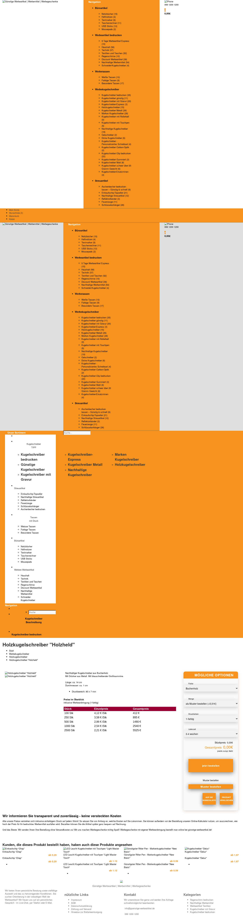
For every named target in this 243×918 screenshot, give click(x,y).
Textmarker (26, 552)
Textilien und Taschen (31, 581)
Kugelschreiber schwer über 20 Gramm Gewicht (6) (116, 167)
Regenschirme (28, 584)
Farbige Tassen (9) (111, 80)
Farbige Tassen (28, 529)
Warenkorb (14, 216)
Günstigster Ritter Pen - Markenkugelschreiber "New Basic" (149, 856)
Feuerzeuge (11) (109, 201)
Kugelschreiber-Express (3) (114, 104)
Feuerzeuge (26, 503)
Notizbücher (26, 546)
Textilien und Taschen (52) (114, 53)
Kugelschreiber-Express (80, 457)
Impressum (76, 899)
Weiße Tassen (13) (111, 77)
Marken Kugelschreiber (127, 457)
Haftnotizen (26, 549)
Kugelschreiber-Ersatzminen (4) (115, 173)
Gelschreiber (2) (109, 134)
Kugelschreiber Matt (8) (113, 162)
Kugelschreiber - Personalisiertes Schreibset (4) (116, 143)
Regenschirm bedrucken (201, 899)
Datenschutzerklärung (81, 905)
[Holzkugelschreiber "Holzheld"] (20, 673)
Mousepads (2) (109, 29)
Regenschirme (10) (111, 56)
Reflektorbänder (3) (111, 198)
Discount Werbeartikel (31, 587)
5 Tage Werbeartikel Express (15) (115, 42)
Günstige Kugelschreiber (33, 467)
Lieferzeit (192, 729)
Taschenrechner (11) (111, 22)
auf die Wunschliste (209, 798)
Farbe (190, 683)
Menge (191, 698)
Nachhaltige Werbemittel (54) (115, 62)
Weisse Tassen (28, 526)
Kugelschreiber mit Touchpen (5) (115, 124)
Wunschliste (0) (16, 212)
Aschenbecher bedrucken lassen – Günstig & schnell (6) (116, 188)
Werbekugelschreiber (19, 653)
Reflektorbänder (28, 500)
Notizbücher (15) (109, 13)
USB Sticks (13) (109, 26)
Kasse (12, 219)
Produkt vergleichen (226, 798)
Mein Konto (14, 209)
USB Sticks (26, 558)
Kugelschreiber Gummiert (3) (115, 159)
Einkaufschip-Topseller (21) (114, 192)
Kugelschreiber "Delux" (196, 851)
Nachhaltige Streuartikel (32, 497)
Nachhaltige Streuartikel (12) (115, 195)
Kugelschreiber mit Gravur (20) (116, 101)
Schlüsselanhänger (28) (113, 204)
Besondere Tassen (30, 532)
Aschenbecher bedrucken (33, 509)
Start (11, 650)
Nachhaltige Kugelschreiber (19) (115, 130)
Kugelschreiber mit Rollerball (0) (115, 118)
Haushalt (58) (108, 47)
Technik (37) (107, 50)
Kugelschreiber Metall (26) (114, 110)
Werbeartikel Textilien (200, 905)
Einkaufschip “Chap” (12, 851)
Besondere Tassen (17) (113, 83)
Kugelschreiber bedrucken (33, 457)
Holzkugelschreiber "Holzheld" (23, 659)
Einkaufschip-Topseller (31, 493)
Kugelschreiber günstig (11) (115, 98)
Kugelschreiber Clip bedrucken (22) (116, 155)
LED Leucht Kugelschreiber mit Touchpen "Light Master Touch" (89, 856)
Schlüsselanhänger (30, 506)
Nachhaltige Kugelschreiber (80, 472)
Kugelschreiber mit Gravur (202, 909)
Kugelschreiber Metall (85, 464)
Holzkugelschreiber (130, 464)
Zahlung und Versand (81, 909)
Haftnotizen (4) (109, 16)
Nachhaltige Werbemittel (26, 592)
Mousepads (26, 561)
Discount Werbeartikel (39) (114, 59)
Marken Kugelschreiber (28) (115, 113)
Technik (24, 578)
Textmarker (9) (109, 19)
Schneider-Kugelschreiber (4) (115, 65)
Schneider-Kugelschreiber (28, 598)
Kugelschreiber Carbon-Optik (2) (115, 149)
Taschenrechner (28, 555)
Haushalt (25, 575)
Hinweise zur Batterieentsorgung (86, 912)
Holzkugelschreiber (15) (113, 107)
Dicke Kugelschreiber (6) (113, 138)
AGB (73, 902)
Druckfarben (193, 714)
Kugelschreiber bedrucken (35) (116, 95)
